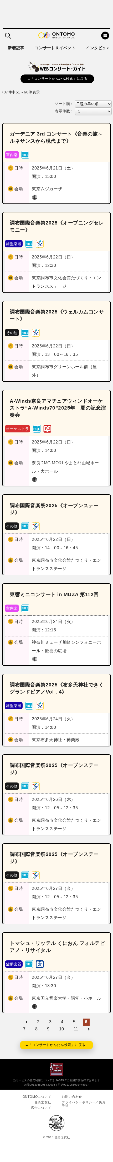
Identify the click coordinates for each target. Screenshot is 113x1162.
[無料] (25, 154)
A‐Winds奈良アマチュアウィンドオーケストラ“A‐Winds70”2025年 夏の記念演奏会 (58, 408)
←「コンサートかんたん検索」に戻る (57, 79)
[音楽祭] (40, 243)
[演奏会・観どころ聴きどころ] (40, 963)
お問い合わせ (72, 1097)
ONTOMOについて (37, 1097)
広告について (41, 1108)
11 (76, 1029)
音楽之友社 (42, 1102)
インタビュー (98, 48)
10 (61, 1029)
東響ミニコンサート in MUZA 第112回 (54, 594)
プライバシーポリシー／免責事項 (83, 1103)
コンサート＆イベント (55, 48)
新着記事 (16, 48)
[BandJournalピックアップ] (47, 428)
